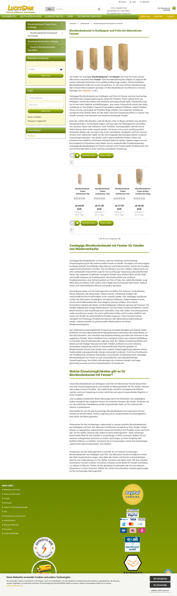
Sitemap (31, 136)
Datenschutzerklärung (14, 586)
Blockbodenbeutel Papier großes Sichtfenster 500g (142, 191)
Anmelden (45, 76)
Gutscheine (8, 529)
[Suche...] (99, 9)
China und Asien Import (12, 494)
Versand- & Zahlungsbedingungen (16, 507)
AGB (5, 512)
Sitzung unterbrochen (11, 525)
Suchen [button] (123, 2)
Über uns (145, 16)
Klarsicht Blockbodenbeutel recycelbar (41, 48)
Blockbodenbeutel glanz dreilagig (43, 41)
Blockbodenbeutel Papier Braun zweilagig (42, 25)
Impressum (8, 503)
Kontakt (158, 16)
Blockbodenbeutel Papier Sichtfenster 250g (122, 191)
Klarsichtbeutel (54, 16)
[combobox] (89, 155)
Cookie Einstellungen (11, 533)
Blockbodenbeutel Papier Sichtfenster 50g (82, 191)
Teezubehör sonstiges (89, 16)
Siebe (70, 16)
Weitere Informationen (160, 591)
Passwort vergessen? (37, 121)
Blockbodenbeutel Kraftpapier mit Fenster (42, 34)
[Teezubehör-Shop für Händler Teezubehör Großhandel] (20, 9)
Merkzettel (145, 2)
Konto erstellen (34, 117)
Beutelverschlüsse (30, 16)
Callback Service (9, 520)
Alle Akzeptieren (160, 579)
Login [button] (133, 2)
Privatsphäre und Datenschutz (14, 516)
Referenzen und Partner (12, 490)
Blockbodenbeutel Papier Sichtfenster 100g (102, 191)
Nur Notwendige (160, 585)
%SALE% (171, 16)
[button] (72, 155)
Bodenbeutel (9, 16)
